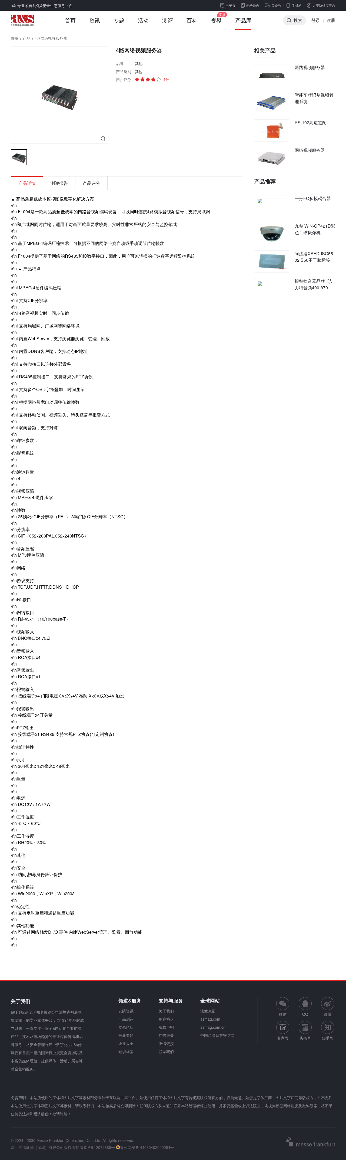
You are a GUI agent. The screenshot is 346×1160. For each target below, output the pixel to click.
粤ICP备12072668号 (97, 1147)
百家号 (282, 1038)
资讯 (94, 20)
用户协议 (166, 1019)
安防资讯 (126, 1011)
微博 (327, 1014)
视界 (216, 20)
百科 (192, 20)
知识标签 (126, 1051)
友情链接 (166, 1043)
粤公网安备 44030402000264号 (147, 1147)
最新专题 (126, 1035)
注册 (331, 20)
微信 (282, 1007)
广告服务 (166, 1035)
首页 (70, 20)
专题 (119, 20)
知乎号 (327, 1038)
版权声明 (166, 1027)
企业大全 (126, 1043)
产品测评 (126, 1019)
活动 (143, 20)
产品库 (243, 20)
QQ (305, 1014)
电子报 (230, 5)
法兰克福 (207, 1011)
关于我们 (166, 1011)
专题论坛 (126, 1027)
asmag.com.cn (212, 1027)
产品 (26, 38)
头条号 (305, 1038)
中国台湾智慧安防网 (217, 1035)
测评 (167, 20)
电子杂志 (252, 5)
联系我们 (166, 1051)
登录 (315, 20)
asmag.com (210, 1019)
